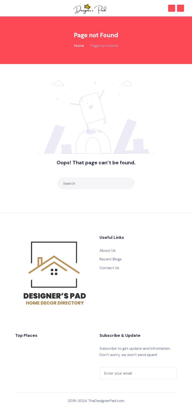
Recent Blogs (111, 259)
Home (79, 45)
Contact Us (109, 267)
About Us (108, 250)
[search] (130, 183)
